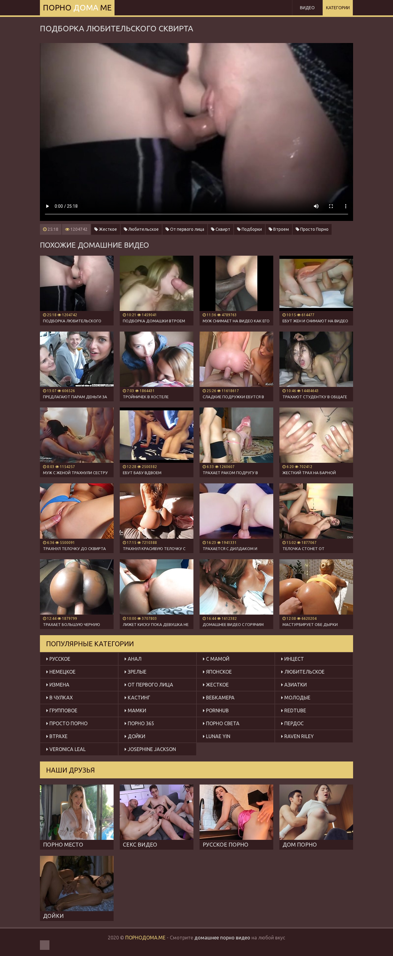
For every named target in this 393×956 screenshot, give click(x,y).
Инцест (293, 659)
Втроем (280, 229)
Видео (307, 7)
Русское (59, 659)
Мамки (136, 710)
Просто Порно (314, 229)
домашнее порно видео (222, 937)
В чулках (60, 697)
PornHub (217, 710)
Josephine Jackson (151, 749)
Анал (134, 659)
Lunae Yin (217, 736)
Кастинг (138, 697)
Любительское (143, 229)
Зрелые (136, 672)
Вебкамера (220, 697)
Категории (338, 7)
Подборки (251, 229)
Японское (218, 672)
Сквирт (222, 229)
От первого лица (186, 229)
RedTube (294, 710)
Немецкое (62, 672)
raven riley (298, 736)
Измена (58, 684)
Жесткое (107, 229)
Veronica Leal (67, 749)
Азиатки (295, 684)
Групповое (62, 710)
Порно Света (222, 723)
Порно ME (77, 7)
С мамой (217, 659)
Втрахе (58, 736)
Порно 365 (140, 723)
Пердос (293, 723)
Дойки (135, 736)
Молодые (296, 697)
